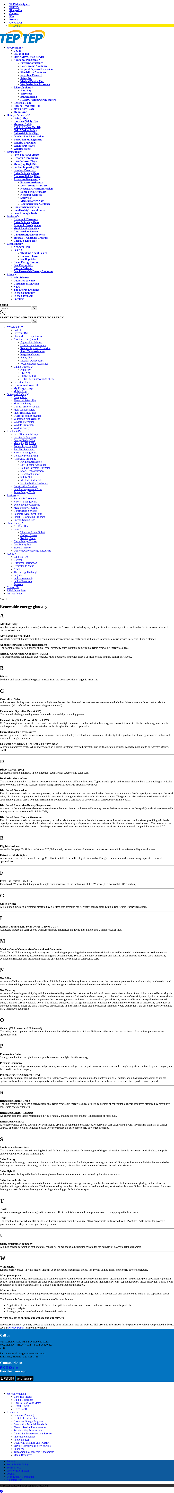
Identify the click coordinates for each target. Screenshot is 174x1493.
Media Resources (23, 1454)
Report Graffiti (21, 1405)
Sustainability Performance (28, 1430)
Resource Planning (24, 1415)
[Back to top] (1, 1491)
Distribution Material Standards (30, 1424)
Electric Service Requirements (30, 1427)
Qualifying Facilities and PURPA (31, 1442)
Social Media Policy (17, 1464)
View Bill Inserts (23, 1396)
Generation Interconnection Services (33, 1433)
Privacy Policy (16, 1327)
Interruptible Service (24, 1436)
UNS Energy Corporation (20, 1476)
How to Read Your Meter (27, 1402)
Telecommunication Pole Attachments (34, 1451)
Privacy (11, 1461)
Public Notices (21, 1439)
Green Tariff (20, 1409)
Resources (12, 1412)
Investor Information (18, 1470)
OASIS (11, 1473)
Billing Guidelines (23, 1399)
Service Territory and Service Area (32, 1445)
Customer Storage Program (28, 1421)
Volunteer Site (14, 1479)
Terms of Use (14, 1467)
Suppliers (19, 1448)
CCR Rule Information (26, 1418)
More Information (16, 1393)
